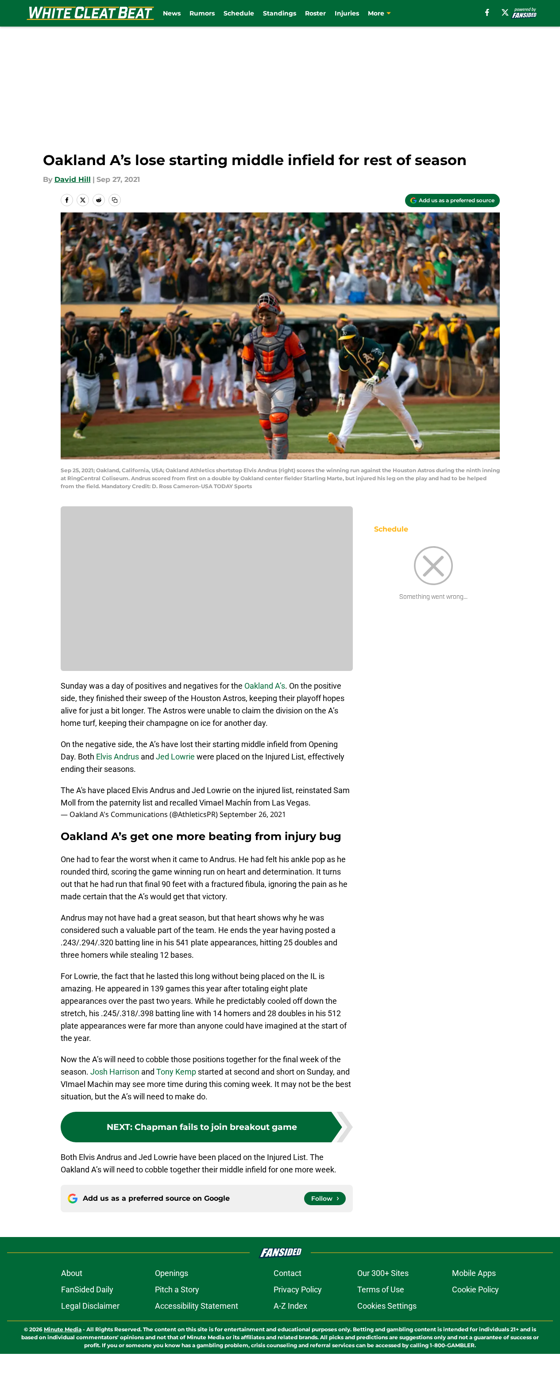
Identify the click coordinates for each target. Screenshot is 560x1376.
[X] (505, 12)
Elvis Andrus (117, 756)
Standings (279, 13)
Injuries (347, 13)
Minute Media (62, 1329)
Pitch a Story (177, 1289)
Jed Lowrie (175, 756)
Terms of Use (380, 1289)
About (71, 1273)
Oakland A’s (264, 685)
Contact (287, 1273)
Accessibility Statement (196, 1305)
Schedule (239, 13)
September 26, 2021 (253, 814)
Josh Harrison (114, 1071)
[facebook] (487, 12)
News (172, 13)
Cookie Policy (475, 1289)
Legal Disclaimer (90, 1305)
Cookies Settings (387, 1305)
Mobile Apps (474, 1273)
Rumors (202, 13)
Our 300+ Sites (383, 1273)
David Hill (72, 179)
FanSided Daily (87, 1289)
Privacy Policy (298, 1289)
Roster (315, 13)
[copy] (114, 200)
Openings (171, 1273)
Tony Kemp (176, 1071)
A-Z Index (290, 1305)
